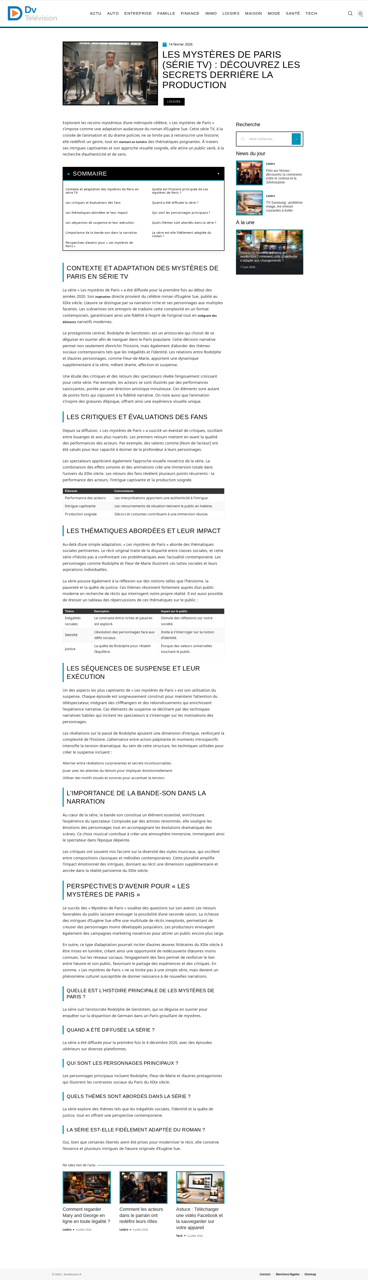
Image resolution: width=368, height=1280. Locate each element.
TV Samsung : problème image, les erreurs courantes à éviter (284, 206)
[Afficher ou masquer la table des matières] (163, 173)
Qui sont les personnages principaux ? (181, 213)
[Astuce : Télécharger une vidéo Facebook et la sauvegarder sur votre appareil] (200, 1188)
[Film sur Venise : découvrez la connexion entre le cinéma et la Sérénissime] (249, 173)
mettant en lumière (133, 142)
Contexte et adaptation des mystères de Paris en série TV (102, 191)
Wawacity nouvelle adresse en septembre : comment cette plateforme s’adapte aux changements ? (269, 256)
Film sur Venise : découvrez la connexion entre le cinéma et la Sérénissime (284, 176)
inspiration (103, 297)
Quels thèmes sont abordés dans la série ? (184, 223)
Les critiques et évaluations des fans (93, 203)
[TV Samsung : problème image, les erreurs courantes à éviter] (249, 203)
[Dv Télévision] (32, 13)
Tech (179, 1236)
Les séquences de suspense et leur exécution (100, 223)
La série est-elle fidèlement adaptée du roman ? (181, 234)
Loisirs (174, 101)
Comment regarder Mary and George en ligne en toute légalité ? (86, 1215)
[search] (350, 13)
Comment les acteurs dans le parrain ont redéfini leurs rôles (141, 1215)
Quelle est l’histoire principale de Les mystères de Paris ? (180, 191)
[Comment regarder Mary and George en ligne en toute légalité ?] (87, 1188)
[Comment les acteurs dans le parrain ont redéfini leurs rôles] (143, 1188)
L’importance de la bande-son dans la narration (101, 233)
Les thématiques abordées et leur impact (97, 213)
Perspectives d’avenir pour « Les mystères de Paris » (99, 244)
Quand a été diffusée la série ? (175, 203)
